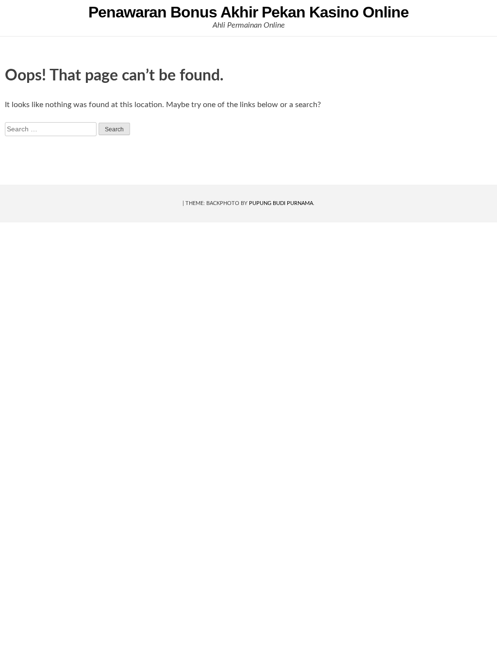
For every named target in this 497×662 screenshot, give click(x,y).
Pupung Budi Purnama (281, 203)
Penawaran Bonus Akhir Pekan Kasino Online (248, 12)
